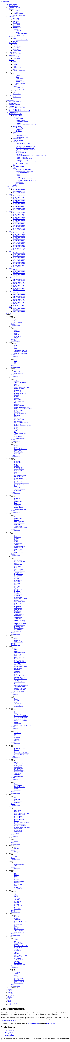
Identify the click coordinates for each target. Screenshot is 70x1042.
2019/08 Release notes (19, 262)
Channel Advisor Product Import (25, 148)
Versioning (15, 12)
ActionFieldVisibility (20, 620)
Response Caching (18, 13)
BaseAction (17, 490)
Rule (15, 486)
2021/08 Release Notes (19, 283)
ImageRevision (18, 543)
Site (15, 893)
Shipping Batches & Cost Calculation (26, 180)
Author (16, 939)
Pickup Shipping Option (22, 172)
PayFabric (19, 131)
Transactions (12, 52)
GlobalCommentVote (20, 509)
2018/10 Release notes (19, 246)
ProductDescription (19, 824)
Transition (17, 977)
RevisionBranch (18, 978)
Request (16, 902)
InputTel (16, 588)
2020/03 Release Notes (19, 273)
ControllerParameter (19, 748)
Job (15, 319)
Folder (16, 540)
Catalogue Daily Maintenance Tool (25, 146)
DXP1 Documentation (12, 112)
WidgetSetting (18, 436)
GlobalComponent (19, 405)
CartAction (17, 461)
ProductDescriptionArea (20, 825)
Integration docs (10, 100)
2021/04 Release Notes (19, 280)
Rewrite (16, 848)
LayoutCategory (18, 421)
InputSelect (17, 584)
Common (15, 29)
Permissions (16, 69)
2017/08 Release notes (19, 223)
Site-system (16, 74)
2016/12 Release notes (19, 209)
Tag (15, 432)
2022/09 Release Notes (19, 302)
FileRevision (17, 537)
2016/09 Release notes (19, 205)
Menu (16, 751)
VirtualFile (17, 544)
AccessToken (18, 767)
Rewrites (15, 84)
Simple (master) (17, 97)
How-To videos (50, 1023)
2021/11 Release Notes (19, 288)
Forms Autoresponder (22, 40)
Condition (17, 669)
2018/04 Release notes (19, 237)
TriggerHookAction (19, 686)
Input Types (16, 49)
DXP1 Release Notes (11, 186)
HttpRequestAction (19, 652)
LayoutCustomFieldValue (21, 422)
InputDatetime (18, 575)
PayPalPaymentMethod (20, 720)
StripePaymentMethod (20, 719)
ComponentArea (18, 391)
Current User (11, 995)
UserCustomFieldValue (20, 955)
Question (16, 520)
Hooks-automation (18, 134)
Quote (16, 841)
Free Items (19, 154)
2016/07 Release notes (19, 202)
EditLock (16, 404)
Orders (14, 168)
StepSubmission (18, 569)
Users (14, 61)
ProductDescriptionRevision (22, 827)
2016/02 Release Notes (19, 197)
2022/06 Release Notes (19, 300)
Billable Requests (20, 81)
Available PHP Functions (16, 106)
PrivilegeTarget (18, 947)
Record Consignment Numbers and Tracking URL (29, 162)
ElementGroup (18, 560)
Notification (17, 320)
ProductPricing (18, 830)
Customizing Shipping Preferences (25, 149)
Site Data (10, 997)
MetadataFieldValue (19, 787)
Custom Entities (17, 50)
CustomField (17, 399)
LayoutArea (17, 418)
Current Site (11, 993)
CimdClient (17, 773)
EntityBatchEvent (19, 660)
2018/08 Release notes (19, 243)
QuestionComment (19, 523)
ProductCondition (19, 484)
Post (15, 333)
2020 (10, 268)
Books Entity (16, 24)
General (11, 9)
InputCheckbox (18, 574)
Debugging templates (15, 101)
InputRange (17, 583)
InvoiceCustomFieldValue (21, 716)
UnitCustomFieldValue (20, 350)
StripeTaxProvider (19, 932)
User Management (9, 1035)
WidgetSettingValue (19, 438)
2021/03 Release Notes (19, 279)
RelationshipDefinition (20, 449)
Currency (16, 398)
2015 (10, 188)
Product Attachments (21, 157)
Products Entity (17, 53)
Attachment (17, 733)
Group (16, 873)
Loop (15, 674)
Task (15, 856)
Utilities (15, 86)
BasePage (17, 802)
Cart (15, 361)
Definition (17, 446)
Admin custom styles (14, 104)
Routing (15, 185)
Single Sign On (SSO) (19, 15)
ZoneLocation (18, 924)
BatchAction (17, 655)
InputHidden (17, 592)
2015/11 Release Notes (19, 191)
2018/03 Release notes (19, 236)
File (15, 535)
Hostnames (19, 80)
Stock (15, 702)
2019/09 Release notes (19, 263)
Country (16, 396)
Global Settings (17, 94)
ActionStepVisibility (19, 621)
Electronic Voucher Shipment (24, 152)
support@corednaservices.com (9, 1020)
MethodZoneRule (19, 881)
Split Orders (19, 182)
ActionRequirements (19, 625)
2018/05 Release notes (19, 239)
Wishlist (16, 833)
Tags (17, 32)
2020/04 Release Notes (19, 274)
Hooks (14, 38)
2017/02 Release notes (19, 214)
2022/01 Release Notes (19, 293)
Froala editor (12, 103)
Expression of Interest (22, 121)
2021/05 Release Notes (19, 282)
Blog (15, 330)
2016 (10, 194)
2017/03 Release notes (19, 216)
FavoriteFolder (18, 549)
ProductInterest (18, 828)
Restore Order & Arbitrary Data (24, 178)
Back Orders (19, 118)
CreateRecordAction (19, 682)
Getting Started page (33, 1023)
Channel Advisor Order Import (24, 171)
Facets (14, 98)
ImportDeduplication (20, 410)
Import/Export (20, 89)
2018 (10, 231)
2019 (10, 251)
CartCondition (18, 463)
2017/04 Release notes (19, 217)
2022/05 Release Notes (19, 299)
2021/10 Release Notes (19, 287)
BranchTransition (19, 981)
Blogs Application (9, 1032)
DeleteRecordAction (19, 689)
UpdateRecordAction (20, 677)
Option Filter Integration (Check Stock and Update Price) (31, 155)
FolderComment (18, 547)
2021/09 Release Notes (19, 285)
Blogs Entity (16, 19)
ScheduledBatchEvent (20, 662)
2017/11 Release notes (19, 228)
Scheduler (15, 41)
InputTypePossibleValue (20, 413)
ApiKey (16, 961)
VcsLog (16, 899)
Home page (9, 313)
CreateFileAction (19, 657)
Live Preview (16, 10)
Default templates (15, 325)
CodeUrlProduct (18, 467)
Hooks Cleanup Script (22, 137)
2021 (10, 277)
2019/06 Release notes (19, 259)
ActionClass (17, 618)
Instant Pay (19, 129)
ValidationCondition (19, 571)
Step (15, 567)
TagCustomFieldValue (20, 433)
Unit (15, 348)
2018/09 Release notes (19, 245)
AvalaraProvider (18, 930)
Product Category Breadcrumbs (24, 158)
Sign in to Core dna (14, 7)
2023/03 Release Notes (19, 311)
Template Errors (20, 83)
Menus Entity (16, 26)
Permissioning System (10, 1034)
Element (16, 750)
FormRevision (18, 564)
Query (9, 1004)
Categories (19, 30)
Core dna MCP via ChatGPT (17, 107)
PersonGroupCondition (20, 479)
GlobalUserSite (18, 642)
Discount (16, 472)
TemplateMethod (18, 889)
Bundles (18, 123)
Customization (13, 43)
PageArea (17, 524)
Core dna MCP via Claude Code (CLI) (19, 111)
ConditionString (18, 626)
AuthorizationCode (19, 763)
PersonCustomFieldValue (21, 946)
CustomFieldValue (19, 401)
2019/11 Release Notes (19, 266)
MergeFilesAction (19, 691)
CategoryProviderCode (20, 921)
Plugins (18, 174)
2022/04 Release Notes (19, 297)
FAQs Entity (16, 21)
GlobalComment (18, 507)
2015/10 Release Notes (19, 189)
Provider (16, 918)
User (15, 952)
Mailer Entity (16, 58)
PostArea (16, 334)
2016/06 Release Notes (19, 200)
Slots (14, 165)
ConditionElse (18, 672)
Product (16, 821)
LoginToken (17, 958)
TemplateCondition (19, 489)
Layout (16, 416)
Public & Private (17, 115)
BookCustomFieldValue (20, 351)
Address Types (17, 67)
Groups (15, 63)
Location (16, 879)
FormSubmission (18, 566)
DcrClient (17, 774)
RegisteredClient (18, 776)
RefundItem (17, 723)
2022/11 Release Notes (19, 305)
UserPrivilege (18, 956)
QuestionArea (18, 526)
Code (15, 464)
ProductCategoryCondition (21, 483)
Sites (17, 77)
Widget (16, 435)
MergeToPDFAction (19, 676)
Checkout (17, 371)
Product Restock (20, 120)
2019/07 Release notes (19, 260)
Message (16, 364)
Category (16, 385)
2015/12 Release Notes (19, 192)
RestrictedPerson (18, 373)
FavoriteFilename (19, 552)
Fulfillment (17, 700)
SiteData (16, 904)
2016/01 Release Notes (19, 195)
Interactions (12, 55)
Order (16, 784)
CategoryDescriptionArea (21, 816)
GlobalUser (17, 640)
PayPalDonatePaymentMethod (22, 725)
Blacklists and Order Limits (23, 169)
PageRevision (18, 501)
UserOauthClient (18, 770)
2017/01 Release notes (19, 212)
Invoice (16, 711)
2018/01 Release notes (19, 233)
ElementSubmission (19, 561)
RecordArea (17, 453)
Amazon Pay (19, 128)
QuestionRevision (19, 521)
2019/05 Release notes (19, 257)
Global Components (21, 33)
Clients (18, 75)
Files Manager (16, 23)
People (14, 66)
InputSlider (17, 586)
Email (16, 736)
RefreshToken (18, 765)
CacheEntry (17, 909)
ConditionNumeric (19, 614)
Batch (16, 651)
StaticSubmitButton (19, 600)
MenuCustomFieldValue (20, 754)
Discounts (18, 151)
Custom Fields (16, 47)
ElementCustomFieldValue (21, 753)
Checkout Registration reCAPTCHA (26, 124)
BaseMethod (17, 887)
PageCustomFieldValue (20, 353)
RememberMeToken (19, 771)
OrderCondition (18, 476)
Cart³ (17, 145)
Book (15, 345)
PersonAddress (18, 963)
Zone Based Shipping (18, 166)
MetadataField (18, 785)
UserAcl (16, 953)
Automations (12, 36)
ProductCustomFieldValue (21, 822)
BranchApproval (18, 983)
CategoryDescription (20, 814)
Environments (20, 78)
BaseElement (17, 603)
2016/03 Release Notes (19, 199)
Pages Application (9, 1030)
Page (15, 347)
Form (15, 563)
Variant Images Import (22, 163)
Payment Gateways (18, 126)
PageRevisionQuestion (20, 527)
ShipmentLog (18, 884)
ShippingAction (18, 487)
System (11, 72)
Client (16, 762)
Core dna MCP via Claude (16, 109)
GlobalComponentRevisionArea (23, 408)
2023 (10, 307)
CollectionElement (19, 388)
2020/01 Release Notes (19, 270)
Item (15, 362)
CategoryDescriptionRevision (22, 818)
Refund (16, 722)
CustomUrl (17, 402)
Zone (15, 878)
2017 (10, 211)
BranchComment (19, 980)
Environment (17, 901)
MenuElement (18, 322)
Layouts (15, 44)
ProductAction (18, 481)
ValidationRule (18, 572)
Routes (14, 92)
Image (16, 541)
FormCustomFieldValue (20, 598)
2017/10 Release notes (19, 226)
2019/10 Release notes (19, 265)
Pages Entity (16, 18)
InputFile (16, 578)
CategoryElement (19, 819)
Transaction (17, 703)
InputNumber (18, 580)
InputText (17, 591)
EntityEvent (17, 654)
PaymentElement (18, 628)
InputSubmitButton (19, 601)
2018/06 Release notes (19, 240)
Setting (16, 427)
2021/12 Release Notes (19, 290)
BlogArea (17, 337)
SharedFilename (18, 550)
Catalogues (16, 117)
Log (15, 473)
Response (10, 992)
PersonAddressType (19, 964)
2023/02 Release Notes (19, 310)
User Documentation (11, 4)
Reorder (18, 177)
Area (15, 384)
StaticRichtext (18, 594)
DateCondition (18, 470)
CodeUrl (16, 466)
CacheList (17, 907)
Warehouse (17, 705)
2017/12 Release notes (19, 229)
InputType (17, 412)
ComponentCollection (20, 393)
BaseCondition (18, 609)
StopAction (17, 680)
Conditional (17, 606)
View (15, 865)
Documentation (17, 27)
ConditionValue (18, 612)
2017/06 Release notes (19, 220)
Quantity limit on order (22, 160)
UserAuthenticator (19, 768)
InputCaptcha (18, 597)
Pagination (10, 989)
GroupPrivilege (18, 943)
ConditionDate (18, 617)
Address (16, 381)
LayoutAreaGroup (19, 419)
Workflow (17, 972)
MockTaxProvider (19, 929)
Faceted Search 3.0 (18, 138)
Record (16, 447)
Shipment (16, 882)
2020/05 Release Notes (19, 276)
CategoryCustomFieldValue (21, 387)
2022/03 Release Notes (19, 296)
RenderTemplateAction (20, 679)
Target (16, 973)
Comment (17, 331)
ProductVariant (18, 831)
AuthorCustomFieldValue (21, 960)
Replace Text (19, 87)
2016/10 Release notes (19, 206)
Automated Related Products (23, 143)
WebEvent (17, 663)
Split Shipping (20, 183)
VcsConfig (17, 898)
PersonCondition (18, 478)
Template (16, 739)
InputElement (18, 629)
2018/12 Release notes (19, 249)
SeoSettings (17, 424)
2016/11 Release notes (19, 208)
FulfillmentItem (18, 706)
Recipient (16, 740)
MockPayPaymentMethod (21, 717)
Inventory (15, 132)
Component (17, 390)
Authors (15, 64)
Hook (15, 649)
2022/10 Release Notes (19, 304)
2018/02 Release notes (19, 234)
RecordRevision (18, 452)
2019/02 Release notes (19, 253)
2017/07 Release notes (19, 222)
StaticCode (17, 595)
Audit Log (15, 90)
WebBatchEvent (18, 665)
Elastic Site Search (18, 140)
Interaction (17, 737)
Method (16, 875)
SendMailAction (18, 659)
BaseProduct (17, 810)
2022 (10, 291)
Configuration (20, 35)
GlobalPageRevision (19, 506)
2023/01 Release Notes (19, 308)
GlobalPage (17, 504)
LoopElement (18, 668)
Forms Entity (16, 57)
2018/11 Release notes (19, 248)
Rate (15, 885)
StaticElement (18, 631)
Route (16, 638)
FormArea (17, 605)
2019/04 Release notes (19, 256)
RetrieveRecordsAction (20, 666)
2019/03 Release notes (19, 254)
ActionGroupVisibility (20, 623)
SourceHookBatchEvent (20, 685)
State (15, 430)
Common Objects (21, 135)
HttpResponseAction (20, 688)
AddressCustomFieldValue (21, 382)
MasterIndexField (19, 864)
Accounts (11, 60)
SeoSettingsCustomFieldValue (22, 425)
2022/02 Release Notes (19, 294)
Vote (15, 503)
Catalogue (15, 141)
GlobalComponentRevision (21, 407)
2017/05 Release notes (19, 219)
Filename (16, 538)
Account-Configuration (19, 70)
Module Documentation (15, 114)
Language (17, 415)
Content (11, 16)
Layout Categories (18, 46)
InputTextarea (18, 589)
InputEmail (17, 577)
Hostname (17, 896)
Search (11, 95)
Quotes (18, 175)
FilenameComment (19, 546)
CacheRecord (18, 906)
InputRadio (17, 581)
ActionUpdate (18, 608)
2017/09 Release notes (19, 225)
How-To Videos (13, 6)
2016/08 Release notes (19, 203)
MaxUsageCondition (20, 475)
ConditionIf (17, 671)
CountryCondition (19, 469)
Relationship (17, 450)
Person (16, 944)
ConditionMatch (18, 615)
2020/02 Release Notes (19, 271)
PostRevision (17, 336)
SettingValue (17, 429)
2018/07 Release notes (19, 242)
